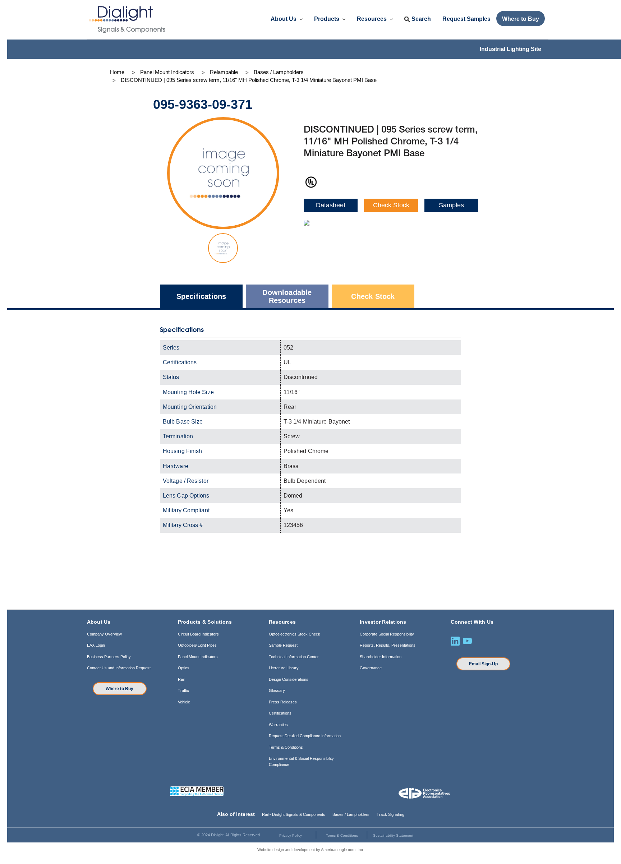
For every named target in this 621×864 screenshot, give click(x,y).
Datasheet (330, 205)
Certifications (280, 713)
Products (327, 19)
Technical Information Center (294, 657)
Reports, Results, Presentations (387, 645)
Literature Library (284, 668)
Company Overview (104, 634)
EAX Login (96, 645)
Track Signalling (390, 814)
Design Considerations (288, 679)
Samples (451, 205)
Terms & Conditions (286, 747)
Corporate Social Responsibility (387, 634)
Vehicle (184, 702)
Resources (372, 19)
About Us (284, 19)
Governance (371, 668)
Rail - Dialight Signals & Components (293, 814)
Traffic (183, 690)
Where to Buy (119, 688)
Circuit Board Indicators (198, 634)
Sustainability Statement (393, 835)
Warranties (278, 724)
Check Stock (391, 205)
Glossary (277, 690)
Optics (183, 668)
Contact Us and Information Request (119, 668)
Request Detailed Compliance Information (305, 736)
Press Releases (283, 702)
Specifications (201, 296)
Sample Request (283, 645)
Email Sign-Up (483, 663)
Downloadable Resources (287, 296)
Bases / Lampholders (350, 814)
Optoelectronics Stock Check (294, 634)
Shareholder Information (380, 657)
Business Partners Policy (109, 657)
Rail (181, 679)
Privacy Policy (290, 835)
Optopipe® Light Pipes (197, 645)
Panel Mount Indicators (198, 657)
